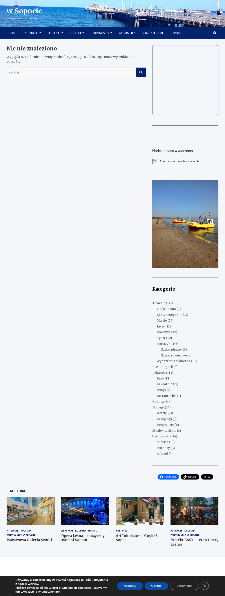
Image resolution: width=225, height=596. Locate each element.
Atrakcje (158, 303)
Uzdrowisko (161, 436)
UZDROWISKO (100, 33)
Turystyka (164, 344)
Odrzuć (156, 586)
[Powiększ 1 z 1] (212, 186)
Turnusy (163, 448)
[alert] (185, 161)
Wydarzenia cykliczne (174, 361)
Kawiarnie (164, 384)
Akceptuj (130, 586)
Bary (160, 378)
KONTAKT (177, 33)
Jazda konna (166, 309)
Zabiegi (162, 454)
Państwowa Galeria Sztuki (29, 540)
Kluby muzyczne (169, 315)
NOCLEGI (75, 33)
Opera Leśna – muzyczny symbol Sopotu (83, 538)
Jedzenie (158, 373)
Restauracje (166, 396)
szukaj (141, 72)
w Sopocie (24, 11)
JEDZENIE (54, 33)
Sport (161, 338)
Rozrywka (164, 332)
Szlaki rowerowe (174, 355)
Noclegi (158, 407)
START (14, 33)
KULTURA (17, 491)
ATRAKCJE (31, 33)
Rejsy (161, 326)
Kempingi (164, 419)
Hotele (162, 413)
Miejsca (162, 442)
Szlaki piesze (171, 349)
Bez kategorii (162, 367)
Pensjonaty (165, 425)
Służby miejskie (164, 431)
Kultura (158, 402)
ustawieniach (51, 592)
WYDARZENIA (127, 33)
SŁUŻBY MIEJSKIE (153, 33)
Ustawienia (184, 586)
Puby (161, 390)
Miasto (162, 320)
